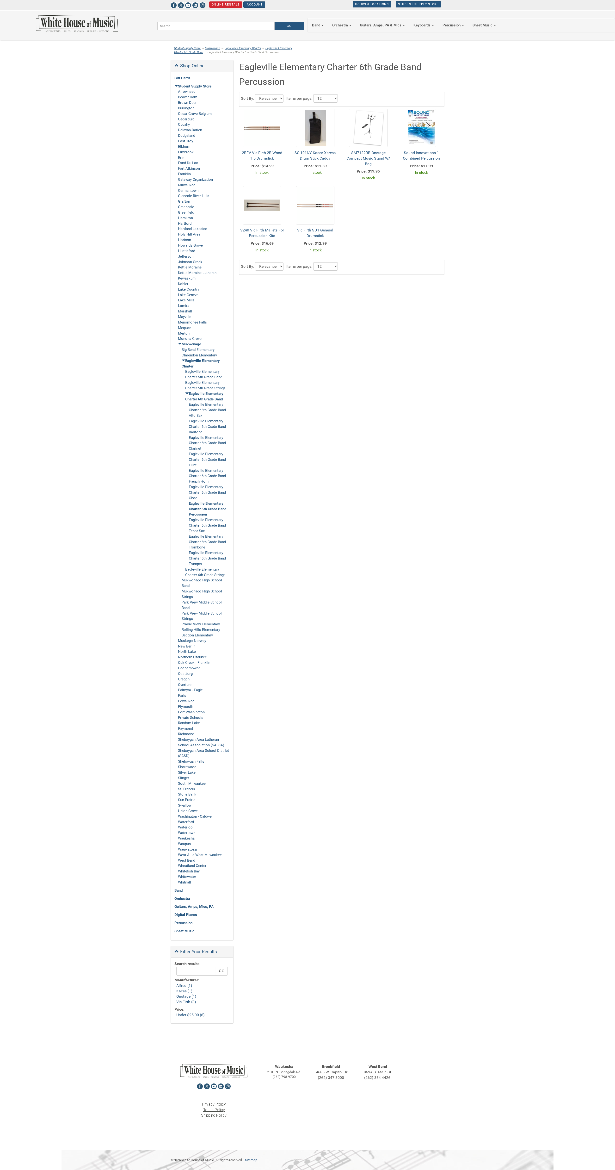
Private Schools (190, 718)
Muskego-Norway (192, 641)
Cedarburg (186, 119)
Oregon (184, 679)
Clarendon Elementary (199, 355)
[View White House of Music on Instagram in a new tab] (202, 4)
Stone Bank (187, 794)
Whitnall (184, 882)
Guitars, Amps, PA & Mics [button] (381, 25)
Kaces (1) (184, 991)
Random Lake (189, 723)
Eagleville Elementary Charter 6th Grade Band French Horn (207, 476)
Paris (182, 695)
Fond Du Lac (188, 163)
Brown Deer (187, 102)
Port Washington (191, 712)
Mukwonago (212, 48)
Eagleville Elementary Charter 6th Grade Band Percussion (207, 509)
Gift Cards (182, 78)
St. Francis (186, 789)
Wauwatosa (187, 849)
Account (254, 4)
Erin (181, 158)
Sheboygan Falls (191, 761)
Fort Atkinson (189, 168)
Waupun (184, 844)
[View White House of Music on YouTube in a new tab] (188, 4)
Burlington (186, 108)
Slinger (183, 778)
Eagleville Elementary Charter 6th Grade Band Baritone (207, 426)
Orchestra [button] (340, 25)
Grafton (184, 201)
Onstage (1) (186, 996)
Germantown (188, 190)
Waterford (186, 822)
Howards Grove (190, 245)
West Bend (186, 860)
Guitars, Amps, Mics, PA (194, 906)
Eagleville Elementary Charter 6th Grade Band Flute (207, 459)
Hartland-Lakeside (192, 229)
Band (178, 890)
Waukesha (186, 838)
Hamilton (185, 218)
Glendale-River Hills (193, 196)
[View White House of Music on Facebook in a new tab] (174, 4)
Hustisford (186, 251)
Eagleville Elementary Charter (243, 48)
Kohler (183, 284)
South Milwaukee (192, 783)
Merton (184, 333)
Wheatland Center (192, 866)
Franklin (184, 174)
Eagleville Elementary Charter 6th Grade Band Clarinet (207, 443)
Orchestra (182, 898)
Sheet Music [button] (483, 25)
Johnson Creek (190, 262)
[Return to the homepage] (76, 23)
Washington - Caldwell (196, 816)
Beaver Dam (187, 97)
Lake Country (188, 289)
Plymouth (185, 706)
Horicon (184, 240)
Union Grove (188, 811)
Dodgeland (186, 135)
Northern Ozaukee (192, 657)
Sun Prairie (186, 800)
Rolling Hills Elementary (201, 630)
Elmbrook (186, 152)
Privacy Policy (214, 1104)
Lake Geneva (188, 295)
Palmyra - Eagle (190, 690)
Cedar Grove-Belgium (195, 114)
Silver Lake (187, 772)
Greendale (186, 207)
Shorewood (187, 767)
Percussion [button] (452, 25)
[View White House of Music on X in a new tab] (181, 4)
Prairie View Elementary (201, 624)
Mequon (184, 328)
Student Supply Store (418, 4)
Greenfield (186, 212)
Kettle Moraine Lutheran (197, 273)
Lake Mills (186, 300)
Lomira (183, 306)
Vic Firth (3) (186, 1002)
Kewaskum (187, 278)
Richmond (186, 734)
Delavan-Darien (190, 130)
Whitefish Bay (189, 871)
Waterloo (185, 827)
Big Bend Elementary (198, 350)
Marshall (185, 311)
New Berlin (186, 646)
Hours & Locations (372, 4)
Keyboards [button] (422, 25)
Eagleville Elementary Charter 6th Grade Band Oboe (207, 492)
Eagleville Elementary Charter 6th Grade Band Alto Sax (207, 410)
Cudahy (184, 124)
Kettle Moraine (190, 267)
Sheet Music (184, 931)
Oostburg (185, 674)
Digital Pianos (185, 915)
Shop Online (191, 65)
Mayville (184, 317)
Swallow (184, 805)
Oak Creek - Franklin (194, 662)
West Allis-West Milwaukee (200, 855)
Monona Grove (190, 338)
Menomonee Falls (192, 322)
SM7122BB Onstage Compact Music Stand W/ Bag (368, 158)
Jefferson (185, 256)
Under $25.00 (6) (190, 1015)
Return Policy (214, 1110)
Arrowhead (186, 91)
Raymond (185, 728)
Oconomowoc (189, 668)
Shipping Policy (214, 1115)
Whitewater (187, 877)
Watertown (186, 833)
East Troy (185, 141)
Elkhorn (184, 146)
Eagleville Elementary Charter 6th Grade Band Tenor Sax (207, 525)
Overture (184, 685)
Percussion (183, 923)
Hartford (184, 223)
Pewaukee (186, 701)
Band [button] (316, 25)
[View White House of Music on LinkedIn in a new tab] (195, 4)
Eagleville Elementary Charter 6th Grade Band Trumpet (207, 558)
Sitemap (251, 1160)
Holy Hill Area (189, 234)
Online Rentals (226, 4)
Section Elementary (197, 635)
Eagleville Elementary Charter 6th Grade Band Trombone (207, 542)
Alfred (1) (184, 985)
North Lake (187, 651)
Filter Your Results (198, 951)
